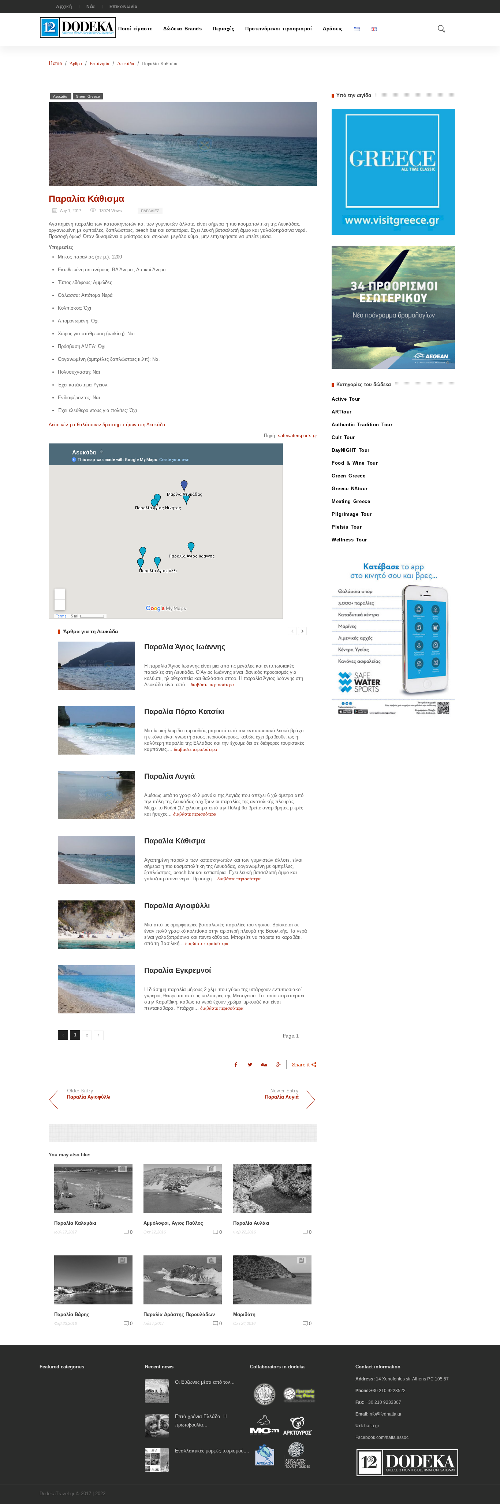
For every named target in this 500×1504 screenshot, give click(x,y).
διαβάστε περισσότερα (212, 684)
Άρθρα (76, 63)
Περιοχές (223, 28)
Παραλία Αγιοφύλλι (177, 906)
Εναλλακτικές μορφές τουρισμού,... (212, 1451)
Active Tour (346, 399)
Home (55, 63)
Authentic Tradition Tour (362, 424)
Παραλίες (150, 211)
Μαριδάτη (244, 1314)
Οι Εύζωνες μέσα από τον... (205, 1382)
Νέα (90, 6)
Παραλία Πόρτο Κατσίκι (184, 711)
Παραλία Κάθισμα (86, 198)
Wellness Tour (349, 540)
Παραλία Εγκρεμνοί (177, 970)
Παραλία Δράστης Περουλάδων (179, 1314)
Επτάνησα (99, 63)
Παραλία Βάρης (71, 1314)
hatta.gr (371, 1425)
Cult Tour (343, 437)
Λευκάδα (125, 63)
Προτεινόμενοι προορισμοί (278, 28)
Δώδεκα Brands (182, 28)
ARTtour (342, 412)
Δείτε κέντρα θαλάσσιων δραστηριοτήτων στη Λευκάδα (107, 424)
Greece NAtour (350, 488)
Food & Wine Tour (355, 463)
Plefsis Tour (347, 527)
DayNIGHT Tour (351, 450)
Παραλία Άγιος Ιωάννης (184, 647)
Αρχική (64, 6)
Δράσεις (333, 28)
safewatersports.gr (297, 435)
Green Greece (88, 96)
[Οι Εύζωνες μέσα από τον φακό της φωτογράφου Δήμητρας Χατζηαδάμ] (157, 1391)
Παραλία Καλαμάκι (75, 1223)
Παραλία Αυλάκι (251, 1223)
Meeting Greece (351, 501)
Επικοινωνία (123, 6)
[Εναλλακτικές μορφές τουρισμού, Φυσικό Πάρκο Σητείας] (157, 1459)
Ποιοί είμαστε (135, 28)
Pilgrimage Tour (352, 514)
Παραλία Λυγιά (169, 776)
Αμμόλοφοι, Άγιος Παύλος (173, 1223)
